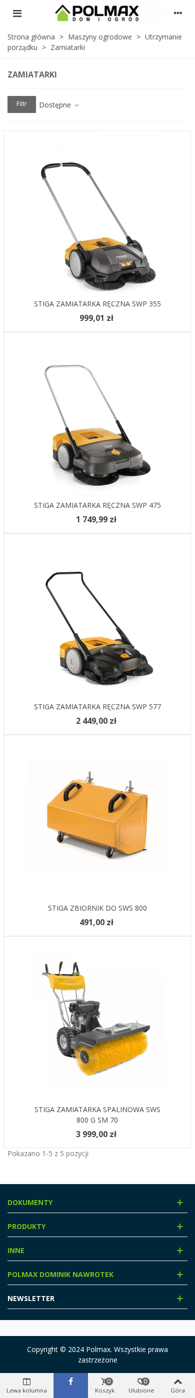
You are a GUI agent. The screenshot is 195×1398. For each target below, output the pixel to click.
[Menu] (17, 12)
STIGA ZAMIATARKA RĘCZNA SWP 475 (97, 505)
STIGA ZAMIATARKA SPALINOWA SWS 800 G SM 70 (97, 1115)
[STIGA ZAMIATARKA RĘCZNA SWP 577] (98, 616)
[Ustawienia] (178, 12)
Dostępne (56, 104)
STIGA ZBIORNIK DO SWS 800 (97, 908)
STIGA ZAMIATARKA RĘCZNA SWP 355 (97, 303)
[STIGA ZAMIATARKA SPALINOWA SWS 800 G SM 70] (98, 1019)
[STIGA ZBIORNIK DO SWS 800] (98, 818)
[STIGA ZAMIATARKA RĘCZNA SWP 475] (98, 415)
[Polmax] (97, 13)
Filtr (21, 103)
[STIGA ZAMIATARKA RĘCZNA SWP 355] (98, 213)
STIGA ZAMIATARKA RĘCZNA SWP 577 (97, 706)
